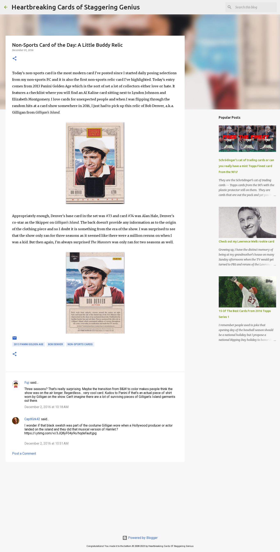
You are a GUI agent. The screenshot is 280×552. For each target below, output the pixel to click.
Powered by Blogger (142, 538)
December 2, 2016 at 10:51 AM (46, 443)
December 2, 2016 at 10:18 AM (46, 407)
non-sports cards (80, 344)
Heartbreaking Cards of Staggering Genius (75, 7)
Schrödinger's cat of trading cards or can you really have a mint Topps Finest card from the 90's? (246, 166)
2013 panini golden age (28, 344)
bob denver (55, 344)
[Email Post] (14, 339)
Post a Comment (24, 453)
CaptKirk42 (32, 419)
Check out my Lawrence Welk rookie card (246, 241)
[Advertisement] (95, 497)
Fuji (26, 383)
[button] (14, 58)
